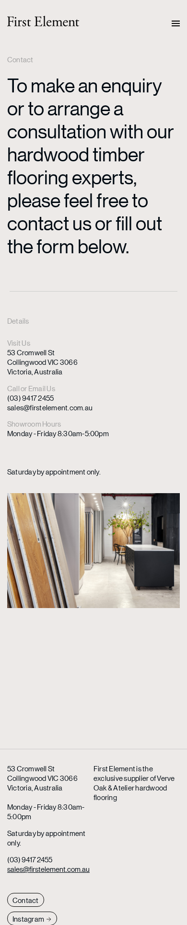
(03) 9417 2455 (30, 397)
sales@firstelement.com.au (50, 407)
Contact (25, 899)
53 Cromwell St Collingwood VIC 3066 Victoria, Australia (42, 362)
